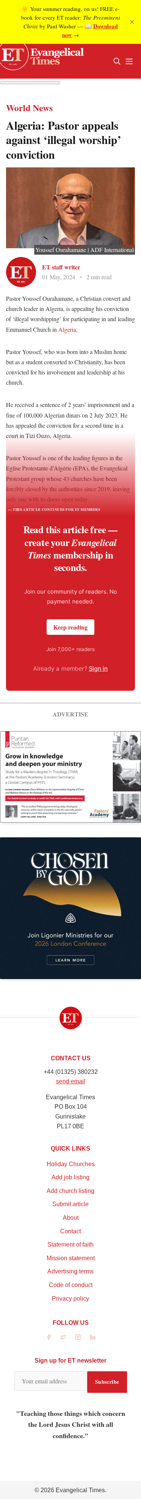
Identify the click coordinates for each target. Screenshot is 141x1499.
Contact (70, 1231)
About (71, 1217)
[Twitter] (63, 1337)
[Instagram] (78, 1337)
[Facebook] (49, 1337)
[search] (117, 61)
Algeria (67, 329)
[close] (132, 22)
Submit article (70, 1204)
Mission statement (71, 1258)
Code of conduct (70, 1285)
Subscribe (107, 1382)
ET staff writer (61, 267)
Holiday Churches (71, 1164)
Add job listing (70, 1177)
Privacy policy (70, 1298)
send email (70, 1081)
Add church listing (70, 1191)
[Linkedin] (93, 1337)
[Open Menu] (129, 61)
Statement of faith (70, 1244)
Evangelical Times (80, 1490)
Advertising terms (70, 1271)
